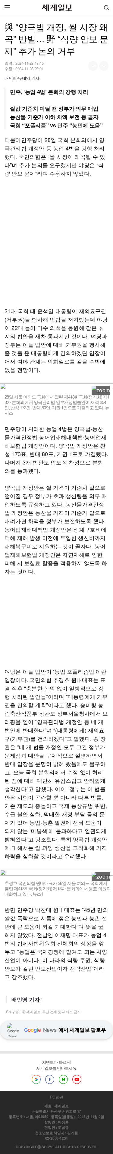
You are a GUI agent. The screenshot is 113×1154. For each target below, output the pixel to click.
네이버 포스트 (63, 1079)
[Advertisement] (56, 242)
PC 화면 (56, 1097)
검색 (106, 7)
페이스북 (49, 1079)
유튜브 (76, 1079)
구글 (36, 1079)
